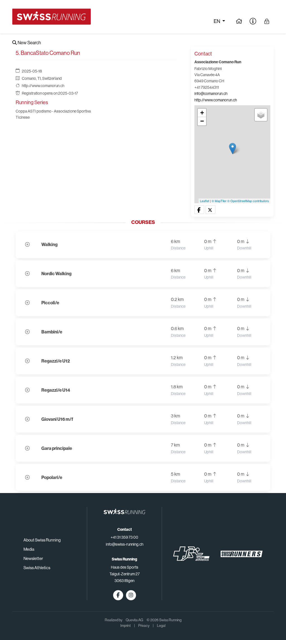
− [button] (202, 121)
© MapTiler (219, 200)
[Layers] (261, 115)
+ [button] (202, 112)
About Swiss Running (42, 540)
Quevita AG (134, 620)
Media (28, 549)
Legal (161, 625)
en (217, 21)
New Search (29, 42)
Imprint (125, 625)
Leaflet (204, 200)
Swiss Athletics (36, 567)
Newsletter (33, 558)
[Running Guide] (238, 21)
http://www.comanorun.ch (43, 85)
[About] (252, 21)
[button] (199, 210)
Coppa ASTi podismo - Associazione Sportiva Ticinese (53, 114)
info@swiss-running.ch (124, 544)
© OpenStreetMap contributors (248, 200)
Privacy (143, 625)
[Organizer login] (266, 21)
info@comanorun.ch (210, 93)
